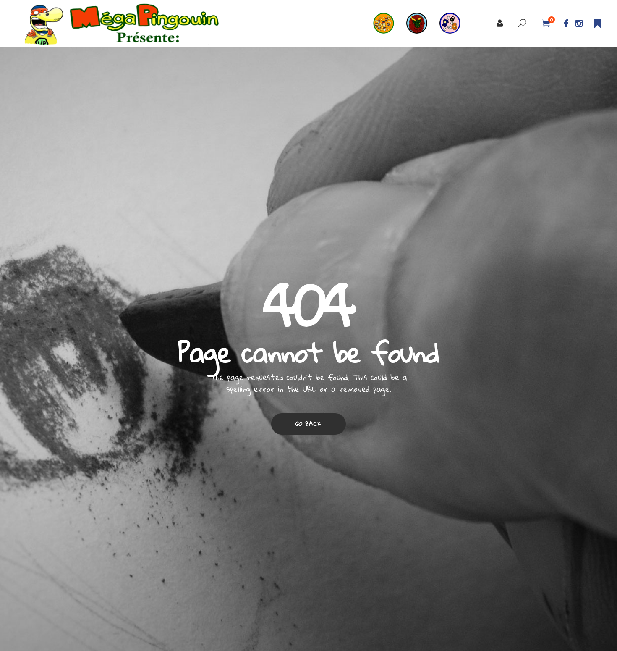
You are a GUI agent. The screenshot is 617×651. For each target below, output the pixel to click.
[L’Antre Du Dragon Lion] (422, 23)
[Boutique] (456, 23)
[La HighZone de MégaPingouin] (389, 23)
